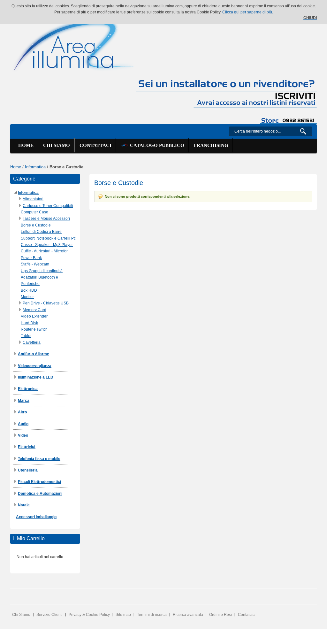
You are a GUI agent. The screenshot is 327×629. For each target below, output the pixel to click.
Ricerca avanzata (188, 614)
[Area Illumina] (74, 44)
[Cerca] (306, 131)
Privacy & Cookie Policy (89, 614)
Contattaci (95, 145)
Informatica (35, 167)
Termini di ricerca (152, 614)
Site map (123, 614)
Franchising (211, 145)
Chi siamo (56, 145)
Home (26, 145)
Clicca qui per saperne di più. (247, 12)
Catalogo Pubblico (155, 145)
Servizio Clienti (49, 614)
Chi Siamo (21, 614)
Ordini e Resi (220, 614)
